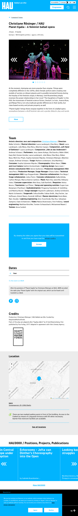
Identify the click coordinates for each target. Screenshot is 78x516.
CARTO (67, 398)
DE (70, 2)
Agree (35, 510)
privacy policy (50, 238)
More (16, 119)
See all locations (39, 427)
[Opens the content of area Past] (10, 273)
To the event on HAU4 (16, 281)
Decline (51, 510)
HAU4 (21, 293)
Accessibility (55, 2)
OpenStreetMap (58, 398)
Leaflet (53, 398)
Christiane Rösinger (49, 141)
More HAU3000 (39, 485)
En (74, 2)
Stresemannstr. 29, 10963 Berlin (20, 405)
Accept (39, 244)
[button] (39, 378)
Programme (56, 7)
